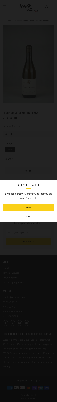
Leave (28, 216)
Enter (28, 207)
